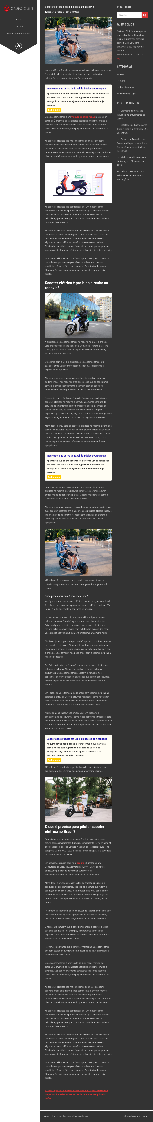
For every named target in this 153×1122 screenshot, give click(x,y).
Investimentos (127, 87)
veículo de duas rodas (83, 116)
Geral (122, 80)
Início (18, 19)
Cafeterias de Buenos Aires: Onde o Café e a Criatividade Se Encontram (132, 128)
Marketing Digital (128, 93)
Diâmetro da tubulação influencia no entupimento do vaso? (131, 114)
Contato (19, 26)
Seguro (80, 862)
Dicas (123, 74)
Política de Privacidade (18, 33)
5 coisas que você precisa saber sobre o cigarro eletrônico (76, 1090)
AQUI (119, 58)
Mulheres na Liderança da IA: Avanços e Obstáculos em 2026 (131, 161)
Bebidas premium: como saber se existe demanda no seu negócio (130, 175)
